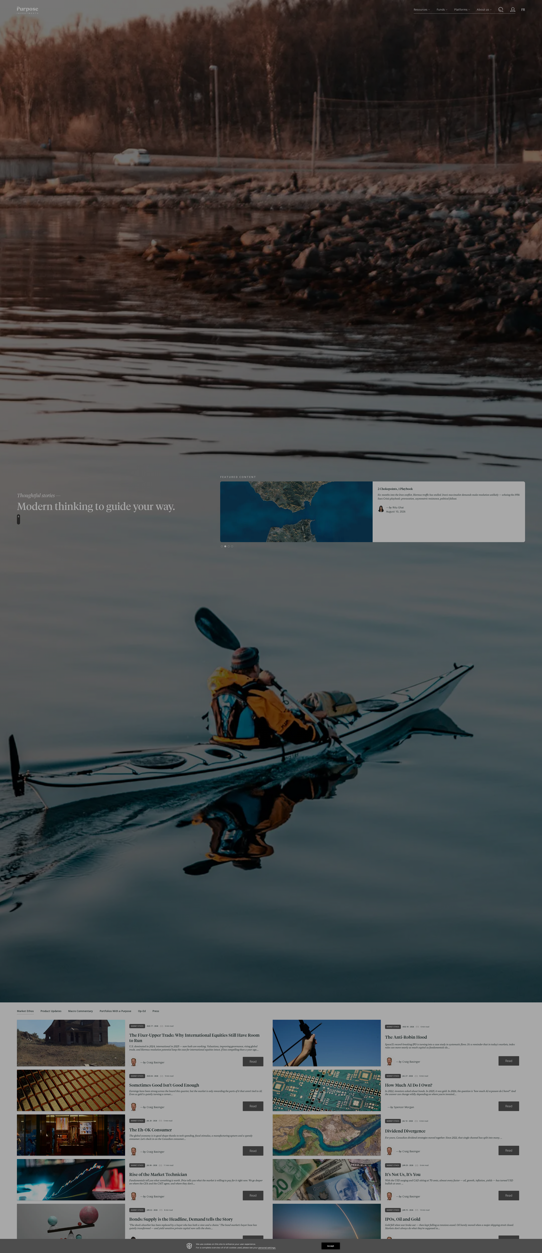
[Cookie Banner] (271, 1246)
